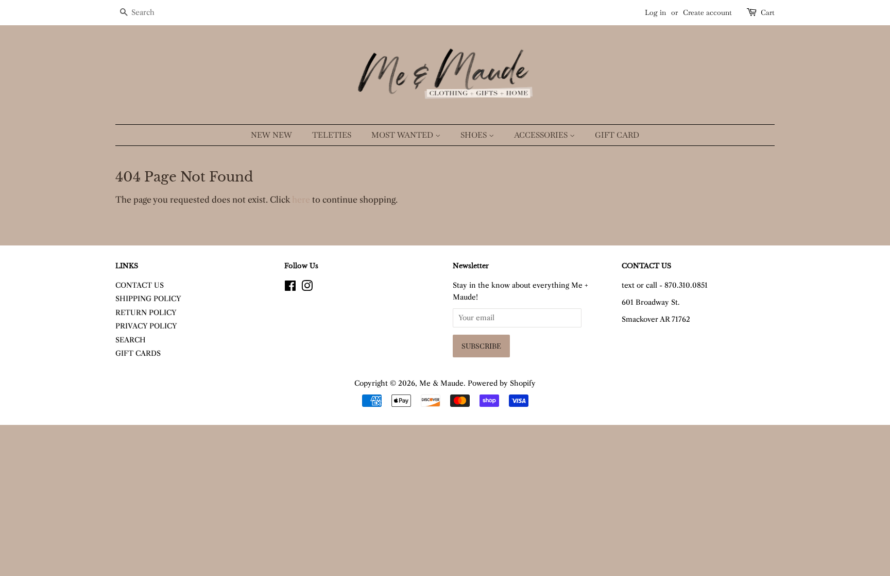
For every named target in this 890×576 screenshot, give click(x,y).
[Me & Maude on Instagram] (307, 288)
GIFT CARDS (138, 353)
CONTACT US (139, 285)
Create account (707, 12)
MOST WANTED (403, 135)
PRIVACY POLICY (146, 326)
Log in (655, 12)
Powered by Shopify (502, 383)
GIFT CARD (617, 135)
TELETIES (331, 135)
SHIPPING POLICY (148, 298)
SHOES (474, 135)
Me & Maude (441, 383)
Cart (768, 12)
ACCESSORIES (542, 135)
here (301, 199)
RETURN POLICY (146, 312)
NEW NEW (271, 135)
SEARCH (130, 340)
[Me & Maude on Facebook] (290, 288)
